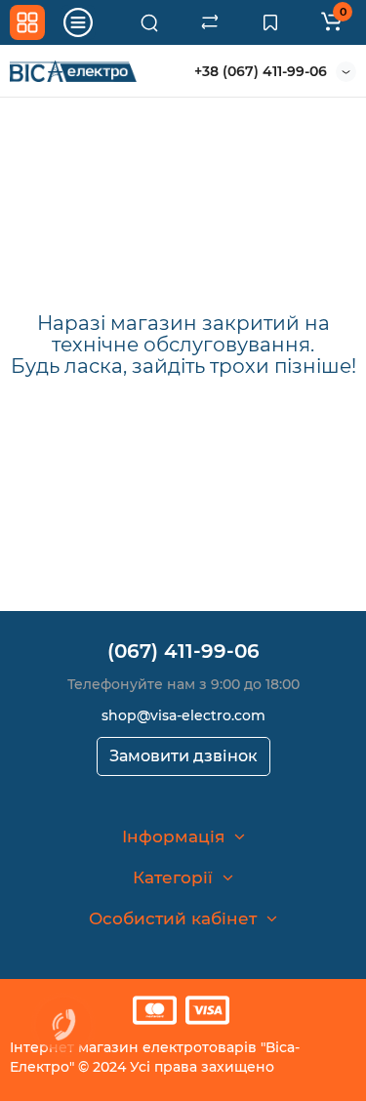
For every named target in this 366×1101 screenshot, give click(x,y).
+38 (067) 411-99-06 (260, 71)
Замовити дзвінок (183, 756)
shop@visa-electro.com (183, 715)
